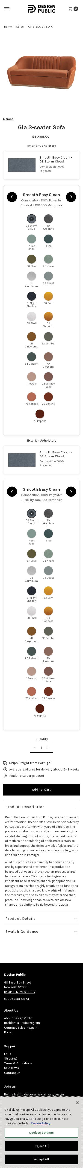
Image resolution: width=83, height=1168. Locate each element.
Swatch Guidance (22, 931)
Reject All (41, 1146)
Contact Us (12, 1073)
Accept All (41, 1159)
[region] (41, 72)
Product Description (25, 807)
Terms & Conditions (18, 1063)
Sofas (20, 26)
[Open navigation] (6, 9)
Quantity (42, 739)
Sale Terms (11, 1068)
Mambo (8, 119)
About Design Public (18, 1018)
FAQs (7, 1054)
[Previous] (12, 197)
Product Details (21, 918)
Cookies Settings (41, 1132)
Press (8, 1032)
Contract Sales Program (20, 1027)
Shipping (10, 1058)
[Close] (77, 1103)
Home (8, 26)
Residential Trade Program (22, 1023)
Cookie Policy (40, 1123)
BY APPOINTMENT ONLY (19, 992)
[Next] (71, 197)
